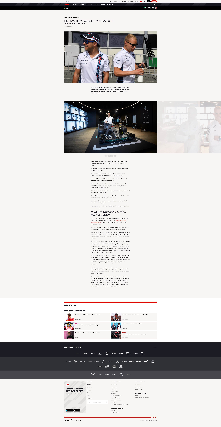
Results (82, 4)
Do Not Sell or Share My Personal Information (120, 404)
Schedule (74, 4)
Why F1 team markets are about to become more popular (87, 325)
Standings (89, 4)
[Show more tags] (78, 17)
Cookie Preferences (115, 412)
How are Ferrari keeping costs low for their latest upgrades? (135, 334)
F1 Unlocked (110, 4)
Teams (103, 4)
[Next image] (115, 156)
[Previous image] (105, 156)
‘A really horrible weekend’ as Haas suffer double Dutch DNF (135, 314)
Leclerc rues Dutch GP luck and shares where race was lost (87, 314)
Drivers (96, 4)
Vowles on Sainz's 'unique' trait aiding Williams (132, 323)
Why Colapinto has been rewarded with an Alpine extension (87, 332)
